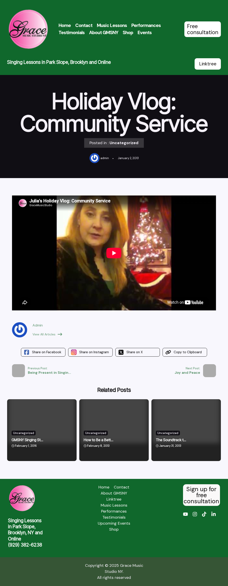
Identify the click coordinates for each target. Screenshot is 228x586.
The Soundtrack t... (171, 440)
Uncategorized (124, 142)
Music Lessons (112, 25)
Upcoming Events (114, 523)
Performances (146, 25)
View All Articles (44, 334)
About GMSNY (103, 32)
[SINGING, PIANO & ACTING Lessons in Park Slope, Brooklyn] (28, 29)
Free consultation (202, 29)
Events (145, 32)
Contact (83, 25)
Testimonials (72, 32)
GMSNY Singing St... (27, 440)
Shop (128, 32)
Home (65, 25)
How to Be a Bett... (98, 440)
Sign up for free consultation (201, 495)
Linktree (207, 64)
